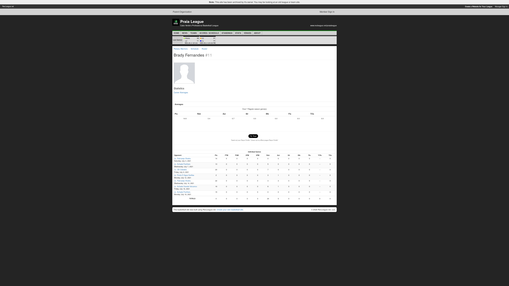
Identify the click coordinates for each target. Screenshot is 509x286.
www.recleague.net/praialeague (323, 25)
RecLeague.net (8, 6)
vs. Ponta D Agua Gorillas (184, 175)
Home (176, 33)
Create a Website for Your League (478, 6)
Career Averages (181, 92)
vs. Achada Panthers (182, 164)
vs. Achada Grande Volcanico (185, 186)
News (184, 33)
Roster (204, 48)
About (257, 33)
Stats (238, 33)
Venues (247, 33)
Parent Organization (182, 11)
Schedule (195, 48)
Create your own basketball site (230, 209)
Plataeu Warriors (181, 48)
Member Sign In (327, 11)
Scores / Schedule (209, 33)
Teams (193, 33)
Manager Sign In (501, 6)
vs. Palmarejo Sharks (182, 158)
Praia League (192, 21)
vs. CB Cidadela (180, 169)
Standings (227, 33)
